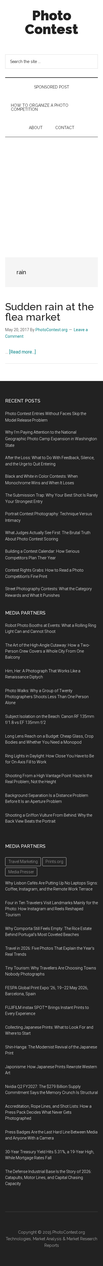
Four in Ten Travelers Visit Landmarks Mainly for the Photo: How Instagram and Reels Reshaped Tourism (51, 908)
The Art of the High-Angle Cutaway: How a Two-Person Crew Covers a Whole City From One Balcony (47, 651)
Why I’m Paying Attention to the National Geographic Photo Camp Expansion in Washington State (51, 439)
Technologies (18, 1239)
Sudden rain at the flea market (49, 312)
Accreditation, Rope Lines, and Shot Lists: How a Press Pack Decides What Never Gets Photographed (48, 1112)
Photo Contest (51, 22)
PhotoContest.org (68, 1232)
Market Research (82, 1239)
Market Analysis (47, 1239)
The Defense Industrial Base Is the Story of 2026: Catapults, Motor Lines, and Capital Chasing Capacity (48, 1177)
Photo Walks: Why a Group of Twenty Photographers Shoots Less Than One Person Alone (47, 696)
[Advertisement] (51, 191)
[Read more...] (22, 352)
